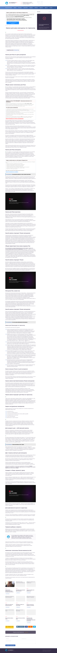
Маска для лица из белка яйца (20, 618)
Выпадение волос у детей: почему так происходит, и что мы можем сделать (28, 3)
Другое (6, 588)
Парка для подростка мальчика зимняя (9, 605)
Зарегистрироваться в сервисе (12, 171)
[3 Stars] (26, 632)
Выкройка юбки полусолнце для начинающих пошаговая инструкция (31, 619)
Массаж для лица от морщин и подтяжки (30, 605)
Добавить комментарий (10, 645)
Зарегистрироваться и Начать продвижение (14, 118)
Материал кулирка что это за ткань (20, 605)
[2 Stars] (25, 632)
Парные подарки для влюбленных (30, 590)
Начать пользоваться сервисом (12, 23)
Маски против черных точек (9, 618)
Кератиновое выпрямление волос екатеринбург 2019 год (9, 591)
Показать (16, 50)
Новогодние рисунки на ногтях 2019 (44, 25)
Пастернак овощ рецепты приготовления (20, 590)
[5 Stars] (27, 632)
